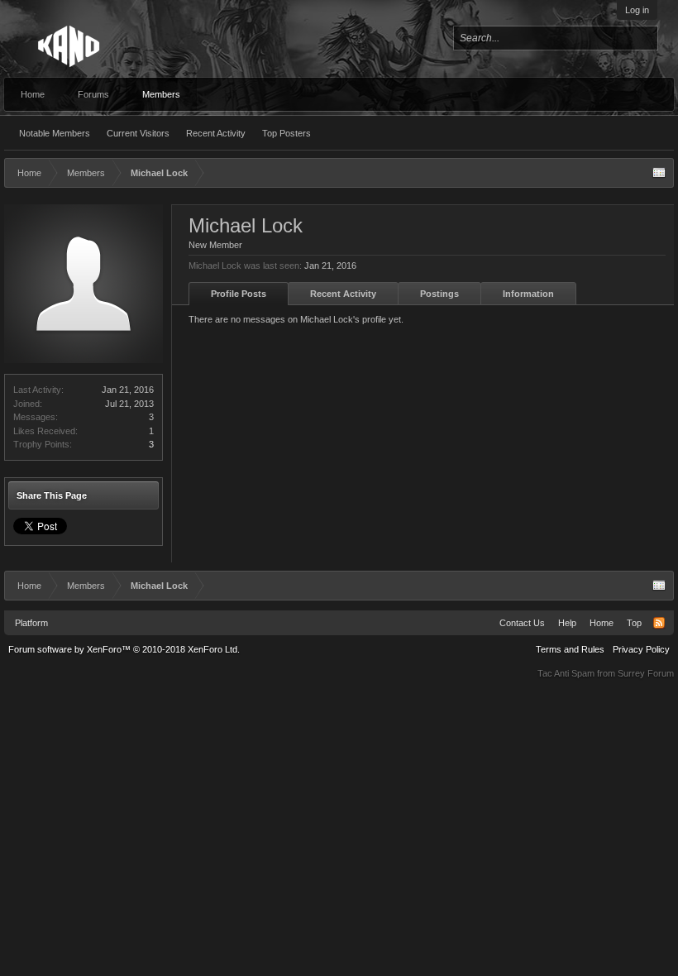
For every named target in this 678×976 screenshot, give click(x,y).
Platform (31, 623)
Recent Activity (216, 133)
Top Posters (286, 133)
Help (567, 623)
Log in (637, 10)
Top (634, 623)
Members (161, 94)
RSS (659, 622)
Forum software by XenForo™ (124, 649)
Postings (439, 294)
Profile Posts (238, 294)
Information (528, 294)
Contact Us (522, 623)
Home (33, 94)
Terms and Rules (570, 649)
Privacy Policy (641, 649)
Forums (93, 94)
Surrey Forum (646, 673)
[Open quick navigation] (659, 172)
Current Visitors (138, 133)
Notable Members (54, 133)
